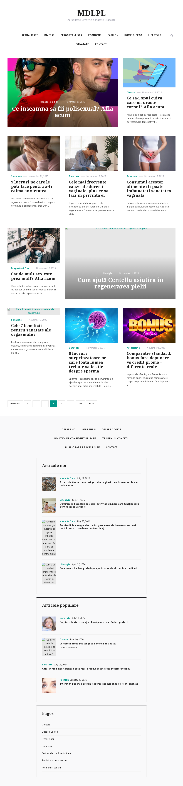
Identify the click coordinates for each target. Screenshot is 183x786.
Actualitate (30, 35)
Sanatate (82, 44)
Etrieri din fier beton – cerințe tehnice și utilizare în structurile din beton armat (99, 484)
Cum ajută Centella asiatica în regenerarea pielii (120, 283)
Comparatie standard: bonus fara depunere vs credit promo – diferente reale (149, 360)
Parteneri (89, 429)
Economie (95, 35)
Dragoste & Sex (71, 35)
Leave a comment (69, 647)
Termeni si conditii (115, 438)
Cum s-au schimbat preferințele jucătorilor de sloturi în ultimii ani (98, 568)
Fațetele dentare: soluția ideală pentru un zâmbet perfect (94, 622)
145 (81, 403)
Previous (15, 403)
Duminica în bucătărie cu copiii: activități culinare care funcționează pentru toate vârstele (99, 505)
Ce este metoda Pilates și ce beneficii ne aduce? (88, 643)
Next (91, 403)
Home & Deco (133, 35)
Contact (101, 44)
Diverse (49, 35)
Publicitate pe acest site (82, 447)
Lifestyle (155, 35)
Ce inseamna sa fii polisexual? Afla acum (62, 112)
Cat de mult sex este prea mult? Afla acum (33, 276)
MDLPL (91, 13)
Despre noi (69, 429)
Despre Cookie (111, 429)
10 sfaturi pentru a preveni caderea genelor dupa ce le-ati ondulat (99, 683)
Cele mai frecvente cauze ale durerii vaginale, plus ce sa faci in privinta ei (88, 189)
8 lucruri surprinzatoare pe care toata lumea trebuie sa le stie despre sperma (87, 362)
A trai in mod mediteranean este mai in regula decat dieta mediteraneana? (86, 668)
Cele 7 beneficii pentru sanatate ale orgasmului (31, 330)
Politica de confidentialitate (75, 438)
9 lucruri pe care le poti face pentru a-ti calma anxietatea (31, 186)
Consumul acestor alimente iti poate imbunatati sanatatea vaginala (149, 189)
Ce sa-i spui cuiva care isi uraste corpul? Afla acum (145, 102)
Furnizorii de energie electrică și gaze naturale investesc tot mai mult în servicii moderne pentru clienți (98, 527)
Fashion (113, 35)
